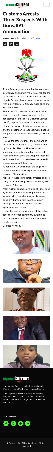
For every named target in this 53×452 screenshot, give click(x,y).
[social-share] (5, 44)
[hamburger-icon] (46, 5)
